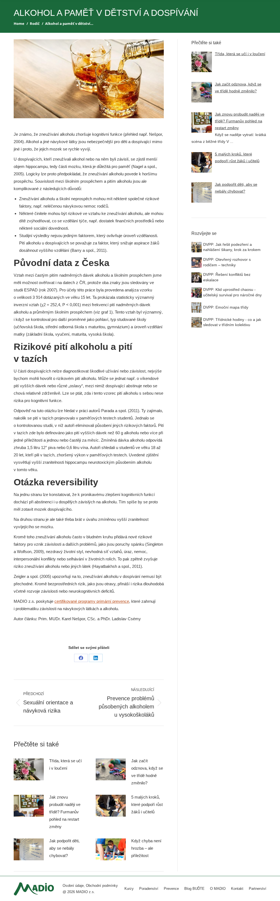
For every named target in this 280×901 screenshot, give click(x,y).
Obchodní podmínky (102, 886)
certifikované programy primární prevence (91, 601)
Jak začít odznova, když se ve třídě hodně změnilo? (147, 771)
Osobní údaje (73, 886)
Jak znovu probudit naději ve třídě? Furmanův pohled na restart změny (64, 812)
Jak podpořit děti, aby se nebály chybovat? (64, 848)
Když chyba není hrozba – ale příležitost (146, 848)
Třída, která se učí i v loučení (65, 764)
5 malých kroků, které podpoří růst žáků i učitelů (147, 804)
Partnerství (257, 889)
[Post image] (29, 769)
